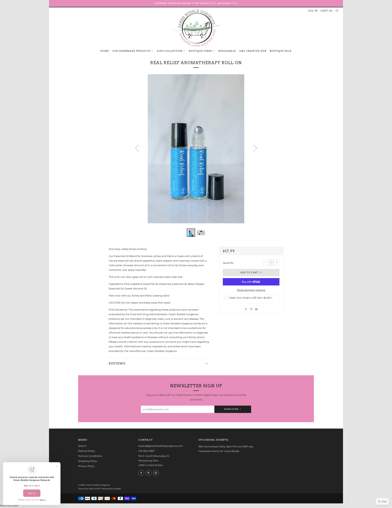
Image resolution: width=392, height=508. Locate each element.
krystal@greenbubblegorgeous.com (160, 445)
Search (82, 445)
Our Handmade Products (131, 51)
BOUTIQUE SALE (281, 51)
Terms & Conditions (90, 456)
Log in (313, 10)
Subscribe (231, 409)
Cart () (326, 10)
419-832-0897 (146, 451)
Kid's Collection (169, 51)
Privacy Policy (86, 466)
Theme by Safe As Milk (89, 488)
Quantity (228, 262)
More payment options (251, 290)
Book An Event (9, 505)
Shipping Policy (87, 461)
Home (104, 51)
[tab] (191, 233)
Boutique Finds (200, 51)
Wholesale (227, 51)
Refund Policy (86, 451)
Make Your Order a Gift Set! (250, 297)
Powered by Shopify (111, 488)
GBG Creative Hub (252, 51)
